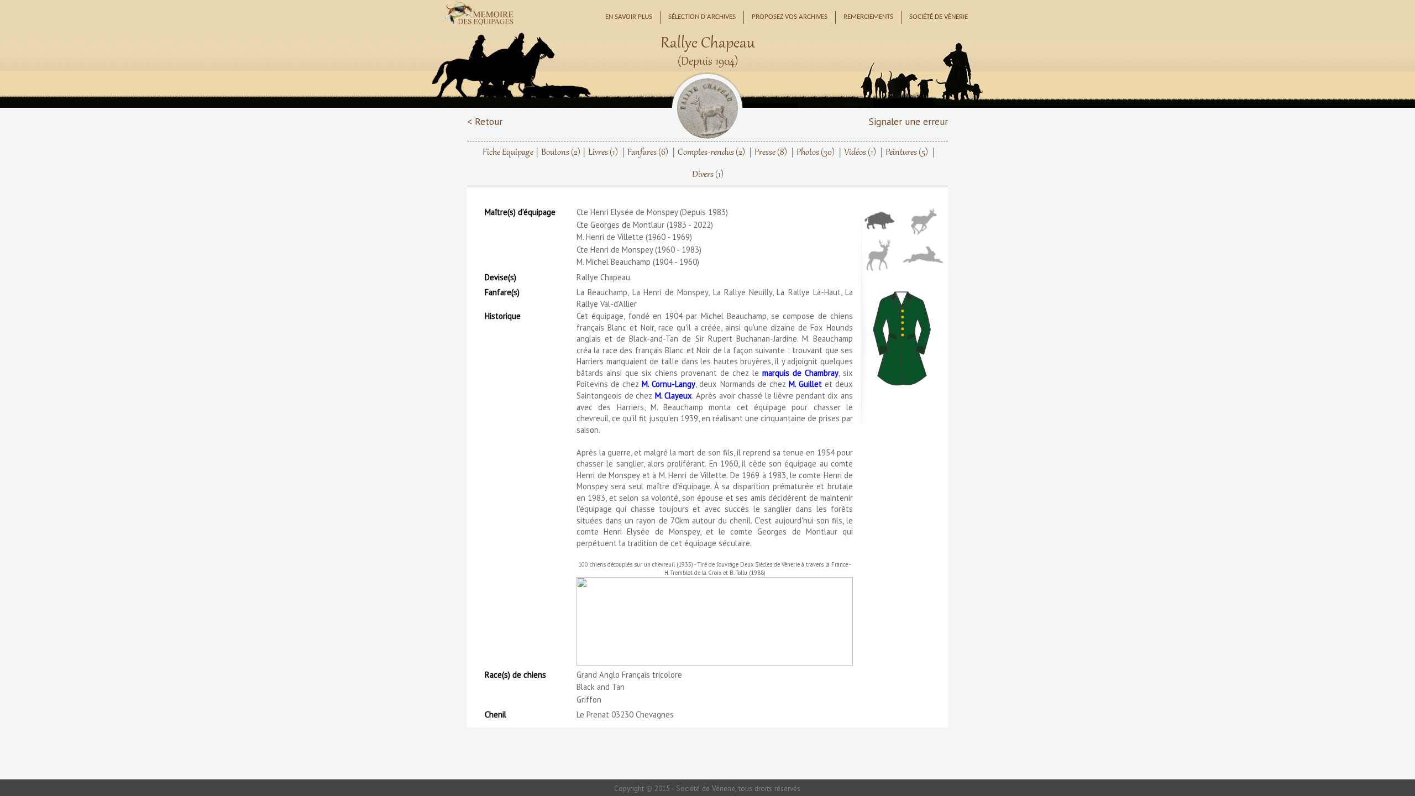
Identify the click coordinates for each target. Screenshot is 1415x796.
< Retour (484, 121)
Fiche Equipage (508, 152)
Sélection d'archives (702, 17)
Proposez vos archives (789, 17)
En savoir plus (628, 17)
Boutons (560, 152)
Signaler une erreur (908, 121)
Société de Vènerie (938, 17)
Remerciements (868, 17)
